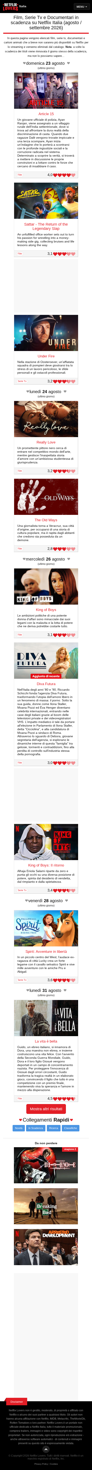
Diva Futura (46, 684)
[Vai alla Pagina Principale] (10, 7)
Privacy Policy (41, 1464)
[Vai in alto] (46, 1449)
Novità (18, 1128)
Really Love (46, 442)
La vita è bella (46, 1041)
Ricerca (53, 1128)
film (20, 174)
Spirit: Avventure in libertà (46, 952)
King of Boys (46, 610)
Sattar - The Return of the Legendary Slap (46, 226)
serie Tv (22, 381)
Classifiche (70, 1128)
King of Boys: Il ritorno (46, 865)
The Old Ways (46, 520)
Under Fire (46, 356)
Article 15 (46, 114)
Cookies (54, 1464)
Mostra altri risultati (46, 1109)
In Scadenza (35, 1128)
